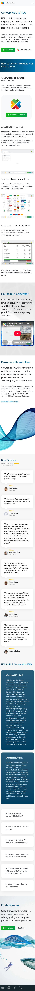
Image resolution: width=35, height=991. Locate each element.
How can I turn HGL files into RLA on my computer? (17, 841)
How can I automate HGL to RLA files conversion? (17, 855)
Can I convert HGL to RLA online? (17, 828)
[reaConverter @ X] (22, 988)
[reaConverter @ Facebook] (16, 988)
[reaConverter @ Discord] (10, 988)
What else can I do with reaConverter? (16, 885)
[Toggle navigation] (32, 3)
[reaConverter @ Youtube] (4, 988)
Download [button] (9, 50)
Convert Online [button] (25, 50)
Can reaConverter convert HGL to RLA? (14, 814)
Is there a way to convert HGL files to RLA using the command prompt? (17, 871)
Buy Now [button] (21, 928)
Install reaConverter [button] (17, 115)
